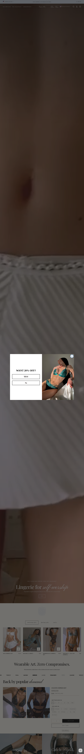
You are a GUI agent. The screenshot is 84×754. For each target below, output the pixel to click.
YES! (26, 377)
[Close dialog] (71, 356)
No (26, 383)
